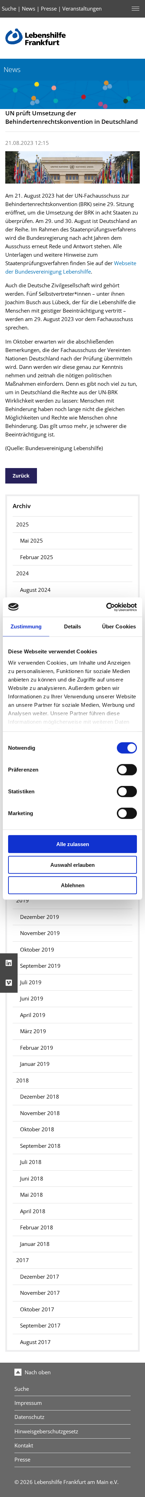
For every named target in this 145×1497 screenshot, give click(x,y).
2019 (22, 900)
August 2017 (35, 1342)
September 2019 (40, 966)
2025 (22, 524)
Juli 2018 (31, 1162)
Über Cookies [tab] (119, 626)
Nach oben (37, 1372)
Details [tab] (72, 626)
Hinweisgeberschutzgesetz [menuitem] (46, 1431)
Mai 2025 (31, 540)
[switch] (127, 769)
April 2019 (32, 1015)
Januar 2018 (35, 1244)
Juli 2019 (31, 982)
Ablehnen (72, 885)
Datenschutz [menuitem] (29, 1417)
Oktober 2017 (37, 1309)
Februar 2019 (36, 1047)
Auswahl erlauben (72, 865)
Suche (9, 8)
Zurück (21, 475)
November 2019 (40, 933)
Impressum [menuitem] (28, 1403)
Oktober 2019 (37, 949)
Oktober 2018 (37, 1129)
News (28, 8)
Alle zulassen (72, 844)
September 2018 (40, 1146)
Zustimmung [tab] (26, 626)
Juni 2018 (31, 1178)
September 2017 (40, 1325)
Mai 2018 (31, 1194)
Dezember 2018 (39, 1096)
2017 (22, 1260)
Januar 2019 (35, 1064)
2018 (22, 1080)
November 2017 (40, 1293)
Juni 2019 (31, 998)
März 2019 (33, 1031)
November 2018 (40, 1113)
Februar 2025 (36, 557)
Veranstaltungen (82, 8)
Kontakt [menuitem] (23, 1445)
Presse (49, 8)
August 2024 (35, 590)
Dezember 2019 (39, 917)
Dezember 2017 (39, 1276)
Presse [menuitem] (22, 1459)
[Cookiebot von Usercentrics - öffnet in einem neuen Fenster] (106, 607)
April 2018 (32, 1211)
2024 (22, 573)
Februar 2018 (36, 1227)
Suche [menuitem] (21, 1389)
